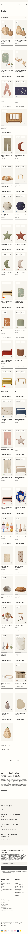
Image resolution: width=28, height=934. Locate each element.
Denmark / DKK (14, 18)
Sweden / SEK (14, 20)
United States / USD (14, 13)
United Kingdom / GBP (13, 15)
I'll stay (14, 24)
